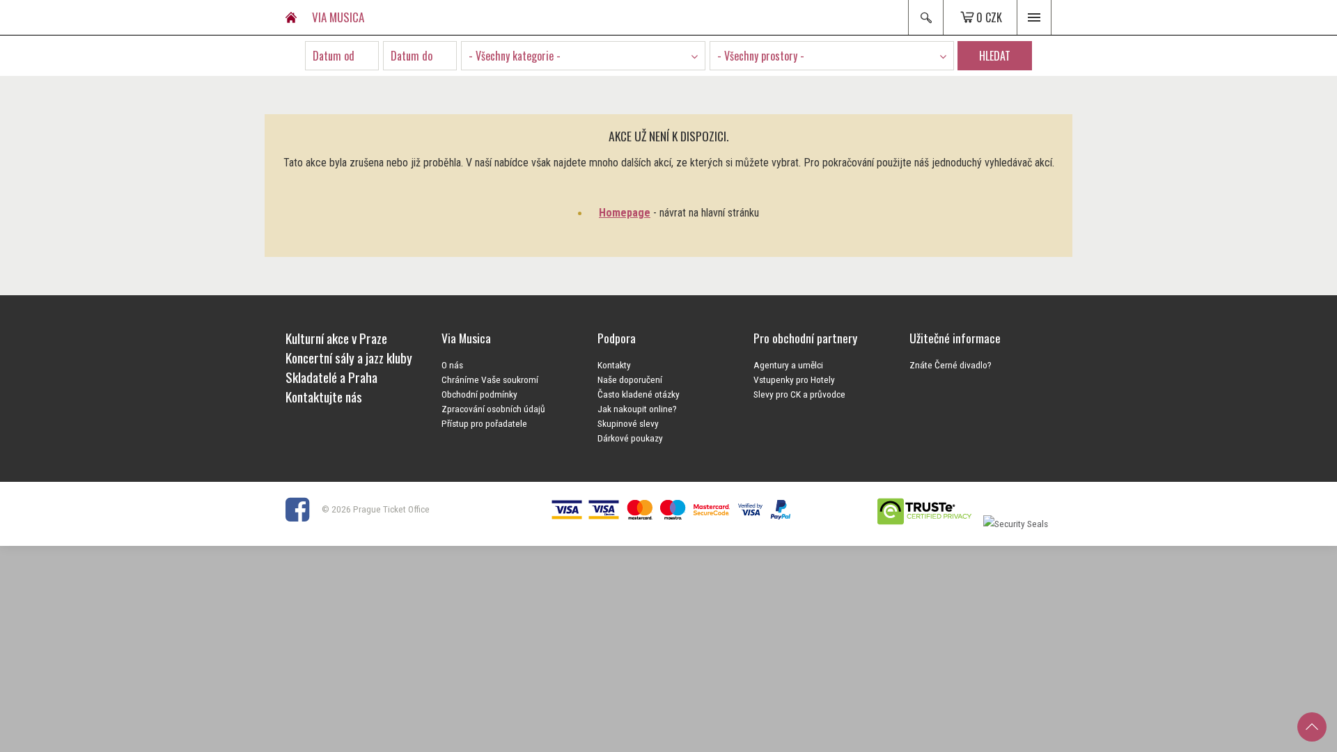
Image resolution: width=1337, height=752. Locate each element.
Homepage (624, 212)
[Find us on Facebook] (303, 509)
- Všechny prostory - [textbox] (760, 55)
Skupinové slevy (628, 423)
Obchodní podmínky (479, 394)
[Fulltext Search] (925, 17)
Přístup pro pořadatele (484, 423)
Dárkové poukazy (630, 438)
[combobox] (583, 55)
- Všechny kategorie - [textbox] (515, 55)
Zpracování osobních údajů (493, 408)
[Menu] (1034, 17)
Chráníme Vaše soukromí (489, 379)
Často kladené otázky (638, 394)
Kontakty (614, 364)
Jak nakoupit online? (637, 408)
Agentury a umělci (788, 364)
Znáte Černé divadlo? (950, 364)
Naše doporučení (629, 379)
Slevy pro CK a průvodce (799, 394)
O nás (452, 364)
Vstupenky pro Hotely (794, 379)
